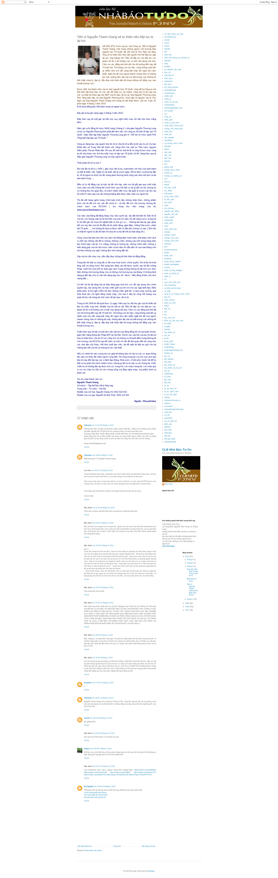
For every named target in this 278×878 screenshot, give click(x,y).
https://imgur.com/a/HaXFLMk (95, 772)
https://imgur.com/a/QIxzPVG (95, 775)
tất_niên (167, 383)
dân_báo (167, 152)
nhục (166, 226)
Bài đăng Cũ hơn (148, 846)
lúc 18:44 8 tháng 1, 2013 (103, 658)
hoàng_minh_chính (172, 170)
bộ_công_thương (171, 87)
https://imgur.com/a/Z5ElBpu (145, 770)
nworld (86, 718)
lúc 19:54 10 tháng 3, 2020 (105, 786)
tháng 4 (190, 563)
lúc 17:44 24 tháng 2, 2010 (103, 425)
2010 (187, 556)
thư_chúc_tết (169, 318)
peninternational (170, 250)
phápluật (167, 259)
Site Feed (168, 484)
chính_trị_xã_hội (171, 102)
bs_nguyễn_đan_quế (172, 70)
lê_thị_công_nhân (171, 196)
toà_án (167, 335)
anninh (167, 40)
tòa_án (167, 371)
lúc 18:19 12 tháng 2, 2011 (103, 545)
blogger (167, 66)
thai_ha (167, 297)
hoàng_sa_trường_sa (173, 176)
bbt (165, 52)
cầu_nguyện (169, 137)
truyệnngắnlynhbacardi (173, 350)
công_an (167, 117)
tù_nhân (167, 377)
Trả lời (86, 447)
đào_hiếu (168, 430)
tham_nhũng (169, 300)
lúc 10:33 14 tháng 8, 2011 (103, 603)
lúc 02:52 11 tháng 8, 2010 (102, 470)
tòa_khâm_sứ (169, 365)
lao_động (168, 191)
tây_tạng (167, 362)
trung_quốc (168, 341)
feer (165, 164)
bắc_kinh (168, 84)
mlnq (166, 205)
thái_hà (167, 309)
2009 (187, 603)
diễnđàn (167, 146)
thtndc (166, 306)
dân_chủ (167, 155)
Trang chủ (117, 846)
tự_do (166, 386)
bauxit (166, 46)
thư (165, 315)
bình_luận (168, 78)
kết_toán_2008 (170, 188)
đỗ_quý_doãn (169, 439)
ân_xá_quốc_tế (170, 421)
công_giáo (168, 120)
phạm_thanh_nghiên (172, 262)
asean (166, 43)
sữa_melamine (170, 285)
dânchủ (167, 161)
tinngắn (167, 327)
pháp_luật (168, 256)
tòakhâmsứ (168, 374)
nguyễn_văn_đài (171, 214)
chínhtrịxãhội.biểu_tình (173, 108)
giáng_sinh (168, 167)
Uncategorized (170, 37)
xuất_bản (168, 412)
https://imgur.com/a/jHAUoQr (118, 775)
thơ (165, 312)
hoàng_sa (168, 173)
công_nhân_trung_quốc (173, 126)
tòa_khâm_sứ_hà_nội (173, 368)
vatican (167, 397)
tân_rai (167, 356)
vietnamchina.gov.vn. (172, 400)
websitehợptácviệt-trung (173, 409)
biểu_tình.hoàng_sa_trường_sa (176, 58)
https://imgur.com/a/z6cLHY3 (145, 772)
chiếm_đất (168, 96)
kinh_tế (167, 182)
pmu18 (167, 267)
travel (166, 338)
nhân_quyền (169, 217)
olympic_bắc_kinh (171, 241)
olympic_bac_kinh (171, 238)
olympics (167, 244)
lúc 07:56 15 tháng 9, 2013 (103, 683)
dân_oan (167, 158)
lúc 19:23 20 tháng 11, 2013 (101, 718)
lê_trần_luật (169, 199)
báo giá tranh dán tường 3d (95, 797)
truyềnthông (169, 347)
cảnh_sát (168, 134)
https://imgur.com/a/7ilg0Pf (120, 772)
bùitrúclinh (168, 81)
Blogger (151, 871)
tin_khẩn (167, 324)
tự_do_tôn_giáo (170, 395)
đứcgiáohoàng (170, 442)
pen (165, 247)
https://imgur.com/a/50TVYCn (140, 775)
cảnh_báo (168, 132)
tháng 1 (190, 599)
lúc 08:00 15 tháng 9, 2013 (103, 698)
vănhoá (167, 403)
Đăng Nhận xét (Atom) (93, 850)
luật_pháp (168, 194)
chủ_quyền (168, 111)
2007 (187, 610)
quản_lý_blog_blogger (173, 270)
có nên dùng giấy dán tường (95, 793)
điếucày (167, 427)
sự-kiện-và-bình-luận (172, 288)
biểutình (167, 61)
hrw (165, 179)
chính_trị (167, 99)
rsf (165, 279)
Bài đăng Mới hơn (85, 846)
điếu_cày (168, 424)
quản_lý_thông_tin (171, 273)
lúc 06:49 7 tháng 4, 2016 (102, 749)
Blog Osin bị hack (191, 580)
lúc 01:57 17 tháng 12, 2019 (104, 766)
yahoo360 (168, 418)
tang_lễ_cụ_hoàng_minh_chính (177, 294)
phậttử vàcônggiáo (171, 264)
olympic (167, 232)
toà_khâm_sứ (169, 332)
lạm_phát (168, 202)
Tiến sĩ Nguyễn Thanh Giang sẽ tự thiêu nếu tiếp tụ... (192, 589)
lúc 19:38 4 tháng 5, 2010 (103, 455)
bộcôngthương (170, 90)
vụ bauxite (168, 406)
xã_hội (167, 415)
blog (166, 64)
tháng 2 (190, 566)
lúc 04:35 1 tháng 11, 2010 (103, 523)
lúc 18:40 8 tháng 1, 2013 (103, 635)
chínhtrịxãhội (169, 105)
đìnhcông (168, 433)
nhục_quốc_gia (170, 229)
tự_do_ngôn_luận (171, 391)
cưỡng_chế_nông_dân (173, 129)
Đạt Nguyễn (89, 786)
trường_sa (168, 353)
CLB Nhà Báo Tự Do (177, 449)
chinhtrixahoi (169, 93)
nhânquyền (168, 220)
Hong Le (87, 749)
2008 (187, 607)
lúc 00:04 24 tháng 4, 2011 (103, 587)
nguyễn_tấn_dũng (171, 211)
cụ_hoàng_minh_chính (173, 143)
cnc (165, 114)
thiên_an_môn (170, 303)
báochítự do (169, 75)
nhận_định (168, 223)
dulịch (166, 149)
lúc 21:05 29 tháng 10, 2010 (104, 508)
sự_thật (167, 291)
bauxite (167, 49)
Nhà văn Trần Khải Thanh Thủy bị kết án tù (192, 572)
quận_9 (167, 276)
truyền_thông (169, 344)
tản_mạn (167, 380)
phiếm (166, 253)
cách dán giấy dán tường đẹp (95, 795)
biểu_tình (168, 55)
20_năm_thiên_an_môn (173, 34)
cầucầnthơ (168, 140)
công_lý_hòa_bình (171, 123)
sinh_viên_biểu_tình (172, 282)
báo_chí (167, 72)
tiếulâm (167, 329)
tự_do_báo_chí (170, 389)
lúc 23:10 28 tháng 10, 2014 (104, 733)
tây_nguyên (169, 359)
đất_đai (167, 436)
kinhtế (166, 185)
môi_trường (169, 208)
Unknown (88, 425)
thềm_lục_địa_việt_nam (173, 321)
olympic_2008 (169, 235)
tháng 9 (190, 560)
